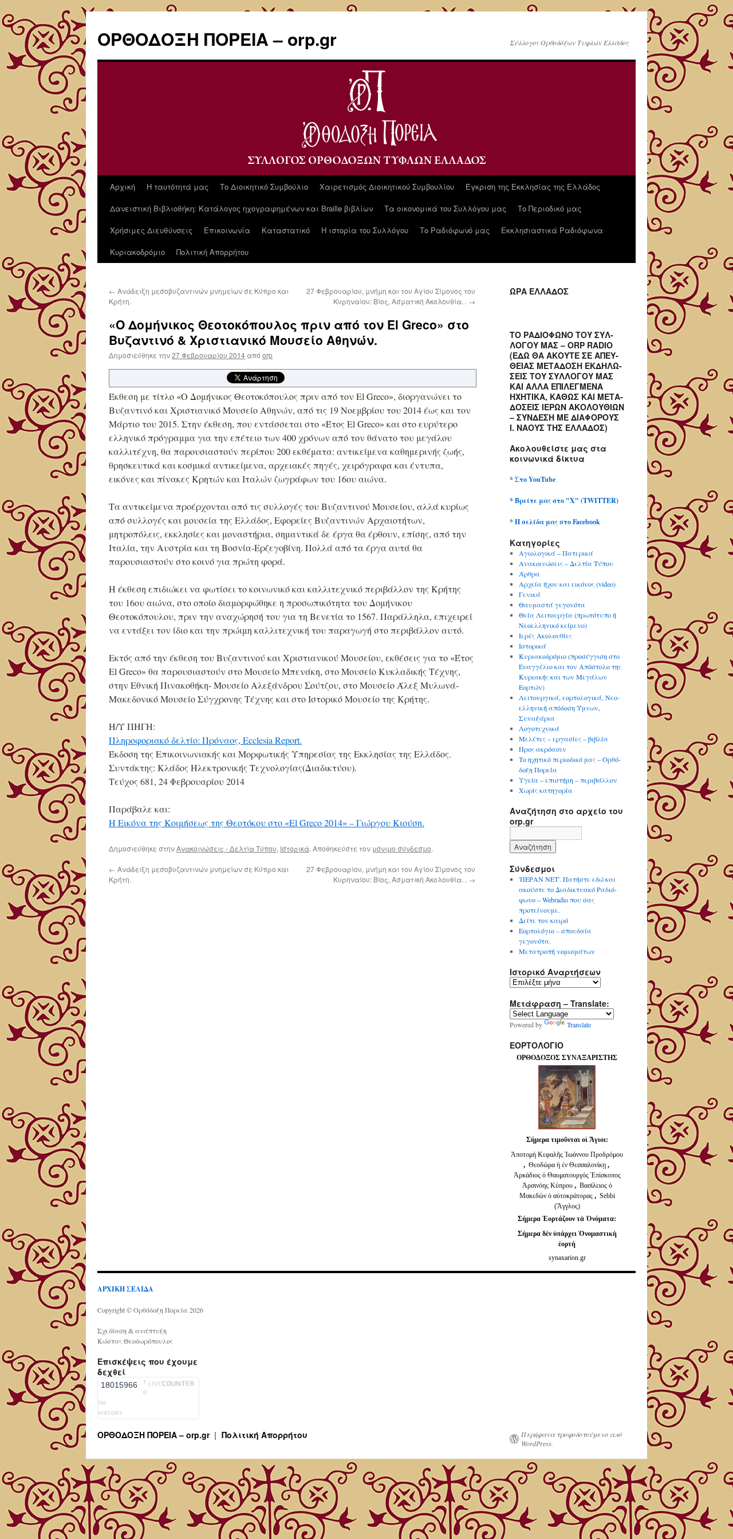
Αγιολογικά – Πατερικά (556, 553)
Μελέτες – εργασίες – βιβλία (563, 738)
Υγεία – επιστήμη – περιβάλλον (568, 779)
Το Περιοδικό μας (549, 208)
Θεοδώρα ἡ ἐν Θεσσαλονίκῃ (567, 1165)
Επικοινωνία (227, 230)
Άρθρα (529, 573)
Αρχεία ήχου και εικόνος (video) (567, 583)
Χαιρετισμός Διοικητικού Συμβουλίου (387, 186)
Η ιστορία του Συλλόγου (364, 230)
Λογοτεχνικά (539, 728)
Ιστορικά (294, 848)
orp (267, 355)
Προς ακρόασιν (542, 748)
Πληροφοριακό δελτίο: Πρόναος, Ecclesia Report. (205, 740)
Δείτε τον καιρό (543, 920)
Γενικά (530, 594)
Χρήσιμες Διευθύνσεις (151, 230)
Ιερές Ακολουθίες (545, 635)
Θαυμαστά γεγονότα (552, 604)
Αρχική (122, 186)
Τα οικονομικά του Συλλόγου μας (445, 208)
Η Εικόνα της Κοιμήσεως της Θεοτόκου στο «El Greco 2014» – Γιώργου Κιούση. (266, 822)
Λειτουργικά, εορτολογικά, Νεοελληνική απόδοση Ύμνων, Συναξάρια (569, 708)
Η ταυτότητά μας (177, 186)
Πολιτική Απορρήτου (212, 251)
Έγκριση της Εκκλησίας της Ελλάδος (533, 186)
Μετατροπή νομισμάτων (557, 951)
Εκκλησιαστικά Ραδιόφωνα (552, 230)
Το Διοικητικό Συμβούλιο (264, 186)
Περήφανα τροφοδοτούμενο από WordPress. (571, 1439)
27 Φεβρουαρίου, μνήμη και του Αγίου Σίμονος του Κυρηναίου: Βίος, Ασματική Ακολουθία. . (390, 296)
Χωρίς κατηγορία (546, 790)
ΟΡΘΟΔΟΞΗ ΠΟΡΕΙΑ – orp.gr (217, 38)
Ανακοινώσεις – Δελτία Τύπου (566, 563)
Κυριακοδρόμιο (137, 251)
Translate (579, 1024)
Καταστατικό (286, 230)
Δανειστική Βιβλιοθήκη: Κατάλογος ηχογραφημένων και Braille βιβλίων (241, 208)
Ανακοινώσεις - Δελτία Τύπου (226, 848)
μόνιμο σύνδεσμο (401, 848)
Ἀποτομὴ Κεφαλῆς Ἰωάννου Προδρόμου (567, 1155)
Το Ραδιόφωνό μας (455, 230)
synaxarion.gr (567, 1258)
